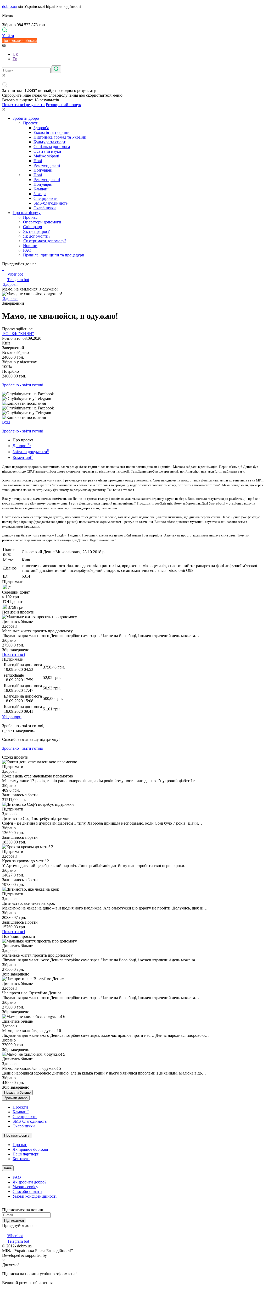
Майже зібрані (46, 156)
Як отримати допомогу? (44, 241)
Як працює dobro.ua (30, 1149)
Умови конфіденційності (35, 1196)
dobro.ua (9, 6)
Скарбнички (45, 208)
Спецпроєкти (46, 198)
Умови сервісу (25, 1187)
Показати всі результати (23, 104)
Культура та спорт (49, 142)
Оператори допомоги (42, 222)
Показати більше (17, 1092)
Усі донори (11, 717)
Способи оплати (27, 1191)
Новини (30, 245)
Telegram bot (18, 279)
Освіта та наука (47, 151)
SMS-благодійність (51, 203)
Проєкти (30, 123)
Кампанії (41, 189)
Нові (38, 160)
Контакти (21, 1159)
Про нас (30, 217)
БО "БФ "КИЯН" (18, 333)
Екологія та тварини (52, 132)
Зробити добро (26, 118)
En (15, 59)
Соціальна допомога (52, 146)
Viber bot (15, 274)
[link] (134, 394)
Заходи (40, 193)
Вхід (6, 422)
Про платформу (27, 212)
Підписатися (14, 1221)
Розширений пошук (63, 104)
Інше (8, 1168)
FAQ (27, 250)
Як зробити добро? (29, 1182)
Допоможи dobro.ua (19, 40)
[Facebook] (2, 1230)
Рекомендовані (47, 165)
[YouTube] (3, 1230)
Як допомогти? (36, 236)
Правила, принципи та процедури (53, 255)
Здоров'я (41, 127)
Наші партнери (26, 1154)
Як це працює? (36, 231)
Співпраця (32, 226)
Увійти (8, 36)
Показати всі (13, 654)
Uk (15, 54)
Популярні (43, 170)
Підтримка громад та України (60, 137)
